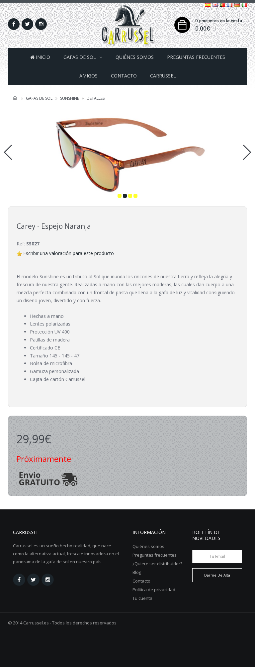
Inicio (42, 57)
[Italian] (244, 4)
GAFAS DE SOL (79, 57)
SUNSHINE (69, 98)
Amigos (88, 75)
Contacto (124, 75)
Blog (136, 572)
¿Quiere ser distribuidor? (157, 564)
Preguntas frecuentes (196, 57)
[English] (215, 4)
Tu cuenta (142, 598)
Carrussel (163, 75)
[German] (237, 4)
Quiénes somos (135, 57)
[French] (229, 4)
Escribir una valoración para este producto (68, 253)
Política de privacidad (153, 590)
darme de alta (217, 575)
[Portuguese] (222, 4)
